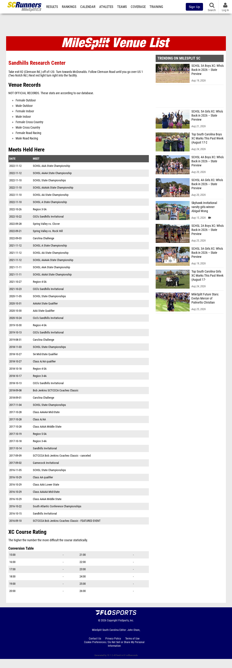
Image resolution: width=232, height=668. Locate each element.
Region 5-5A (39, 434)
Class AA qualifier (43, 477)
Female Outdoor (26, 100)
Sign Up (194, 7)
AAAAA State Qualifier (45, 303)
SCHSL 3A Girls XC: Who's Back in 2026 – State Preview (207, 253)
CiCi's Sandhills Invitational (48, 216)
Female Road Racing (28, 133)
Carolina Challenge (43, 238)
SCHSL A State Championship (50, 202)
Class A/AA (39, 419)
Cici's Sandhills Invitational (48, 318)
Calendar (87, 7)
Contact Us (95, 638)
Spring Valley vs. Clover (46, 223)
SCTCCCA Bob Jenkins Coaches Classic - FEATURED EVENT (67, 520)
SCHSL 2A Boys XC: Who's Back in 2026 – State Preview (207, 230)
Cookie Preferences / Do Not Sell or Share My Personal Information (114, 644)
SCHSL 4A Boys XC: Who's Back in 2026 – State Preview (207, 161)
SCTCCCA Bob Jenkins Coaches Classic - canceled (62, 455)
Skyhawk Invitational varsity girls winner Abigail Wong (204, 207)
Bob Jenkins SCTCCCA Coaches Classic (55, 390)
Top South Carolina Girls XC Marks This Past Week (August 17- (207, 276)
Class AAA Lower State (46, 484)
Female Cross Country (29, 122)
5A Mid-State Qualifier (45, 354)
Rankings (69, 7)
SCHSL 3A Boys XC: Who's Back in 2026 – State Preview (207, 70)
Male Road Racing (27, 138)
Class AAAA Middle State (47, 426)
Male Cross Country (28, 127)
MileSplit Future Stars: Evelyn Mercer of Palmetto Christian (205, 298)
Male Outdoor (24, 106)
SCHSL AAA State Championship (51, 166)
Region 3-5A (39, 209)
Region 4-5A (39, 281)
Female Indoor (25, 111)
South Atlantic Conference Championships (57, 506)
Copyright (112, 620)
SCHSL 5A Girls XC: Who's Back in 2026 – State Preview (207, 116)
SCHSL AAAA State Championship (52, 173)
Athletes (106, 7)
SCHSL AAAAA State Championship (53, 187)
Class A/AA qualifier (44, 361)
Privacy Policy (113, 638)
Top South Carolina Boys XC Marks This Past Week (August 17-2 (207, 138)
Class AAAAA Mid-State (46, 412)
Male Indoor (23, 117)
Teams (122, 7)
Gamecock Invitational (46, 462)
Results (52, 7)
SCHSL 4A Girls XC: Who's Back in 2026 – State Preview (207, 184)
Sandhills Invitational (45, 448)
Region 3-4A (39, 376)
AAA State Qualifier (44, 310)
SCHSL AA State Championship (50, 194)
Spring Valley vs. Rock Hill (48, 231)
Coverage (138, 7)
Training (156, 7)
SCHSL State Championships (49, 180)
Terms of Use (132, 638)
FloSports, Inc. (126, 620)
